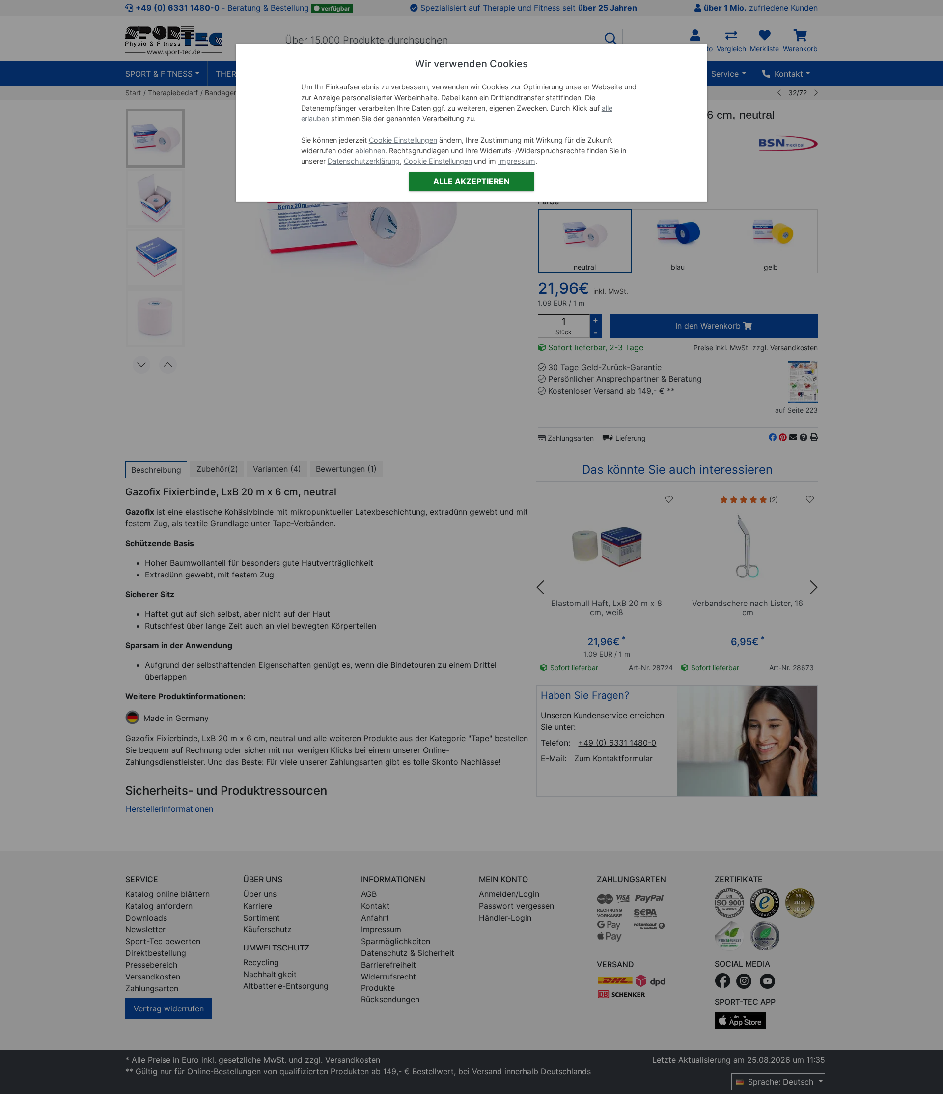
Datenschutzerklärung (364, 161)
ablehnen (370, 150)
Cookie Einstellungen (403, 140)
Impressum (516, 161)
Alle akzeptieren (471, 181)
